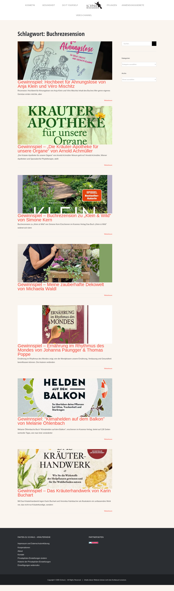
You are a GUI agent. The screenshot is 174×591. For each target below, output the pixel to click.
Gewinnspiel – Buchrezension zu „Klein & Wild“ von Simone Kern (64, 207)
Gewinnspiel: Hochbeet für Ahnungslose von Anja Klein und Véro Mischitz (62, 74)
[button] (151, 5)
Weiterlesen (108, 90)
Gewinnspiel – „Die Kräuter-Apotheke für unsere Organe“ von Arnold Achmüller (58, 138)
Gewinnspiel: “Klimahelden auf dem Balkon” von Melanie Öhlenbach (61, 411)
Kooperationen (24, 538)
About (20, 541)
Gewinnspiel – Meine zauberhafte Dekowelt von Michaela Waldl (61, 276)
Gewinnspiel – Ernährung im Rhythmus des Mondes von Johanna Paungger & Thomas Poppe (61, 340)
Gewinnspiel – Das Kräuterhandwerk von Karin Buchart (64, 483)
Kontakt (21, 545)
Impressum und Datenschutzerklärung (33, 534)
